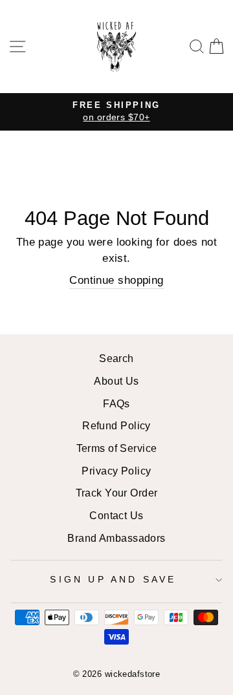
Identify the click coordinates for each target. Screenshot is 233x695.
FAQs (116, 403)
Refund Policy (116, 425)
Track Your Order (117, 492)
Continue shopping (116, 279)
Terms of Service (116, 448)
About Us (116, 381)
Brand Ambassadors (116, 538)
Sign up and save (113, 579)
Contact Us (116, 515)
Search (116, 358)
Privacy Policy (116, 470)
